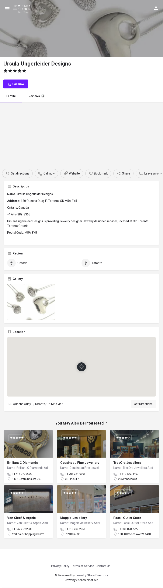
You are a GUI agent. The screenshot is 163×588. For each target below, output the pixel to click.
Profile (11, 96)
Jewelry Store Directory (92, 575)
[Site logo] (22, 8)
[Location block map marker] (81, 367)
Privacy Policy (60, 566)
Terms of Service (82, 566)
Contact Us (103, 566)
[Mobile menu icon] (7, 8)
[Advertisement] (81, 134)
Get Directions (143, 404)
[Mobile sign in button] (156, 8)
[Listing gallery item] (31, 302)
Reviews (36, 96)
